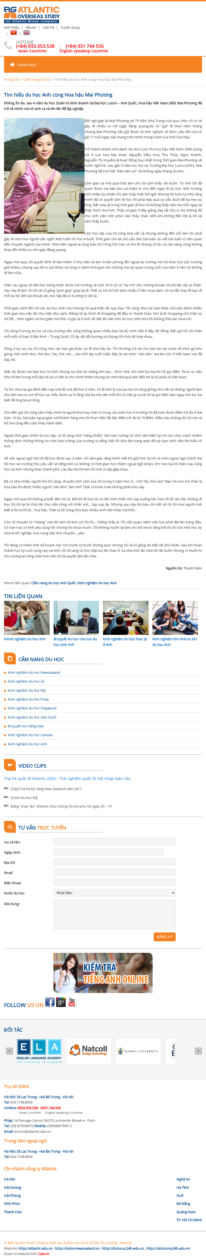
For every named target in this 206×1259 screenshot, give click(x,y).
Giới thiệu (11, 27)
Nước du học (14, 893)
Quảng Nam (186, 1211)
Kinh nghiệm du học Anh (97, 582)
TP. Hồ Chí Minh (189, 1219)
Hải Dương (12, 1187)
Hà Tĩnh (182, 1187)
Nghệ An (183, 1179)
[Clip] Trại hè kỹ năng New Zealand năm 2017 (46, 788)
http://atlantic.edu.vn (36, 1248)
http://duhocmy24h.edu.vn (168, 1248)
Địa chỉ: (9, 862)
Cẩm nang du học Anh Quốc (53, 582)
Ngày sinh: (12, 852)
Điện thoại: (12, 883)
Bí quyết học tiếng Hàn (26, 726)
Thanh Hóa (13, 1211)
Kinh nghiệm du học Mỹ (27, 690)
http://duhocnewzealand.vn (77, 1248)
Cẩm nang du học (37, 79)
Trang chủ (12, 79)
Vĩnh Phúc (12, 1203)
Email (8, 872)
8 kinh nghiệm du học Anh (25, 638)
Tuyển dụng (70, 27)
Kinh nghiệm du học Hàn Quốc (32, 717)
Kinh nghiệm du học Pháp (28, 699)
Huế (179, 1195)
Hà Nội (9, 1179)
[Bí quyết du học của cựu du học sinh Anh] (76, 633)
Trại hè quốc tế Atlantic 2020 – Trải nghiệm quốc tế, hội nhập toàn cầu (67, 778)
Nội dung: (12, 903)
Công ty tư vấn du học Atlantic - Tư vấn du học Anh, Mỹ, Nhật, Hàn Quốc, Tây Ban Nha (32, 13)
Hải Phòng (12, 1195)
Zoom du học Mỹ (24, 797)
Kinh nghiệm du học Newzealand (34, 672)
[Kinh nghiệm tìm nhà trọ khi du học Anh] (175, 633)
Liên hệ (48, 27)
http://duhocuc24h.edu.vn (123, 1248)
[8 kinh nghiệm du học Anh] (27, 633)
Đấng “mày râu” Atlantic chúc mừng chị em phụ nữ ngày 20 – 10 (61, 806)
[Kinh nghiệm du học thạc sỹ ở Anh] (126, 633)
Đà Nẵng (183, 1203)
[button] (103, 65)
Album (31, 27)
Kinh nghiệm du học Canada (30, 734)
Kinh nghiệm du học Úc (26, 681)
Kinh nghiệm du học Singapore (32, 708)
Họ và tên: (12, 842)
